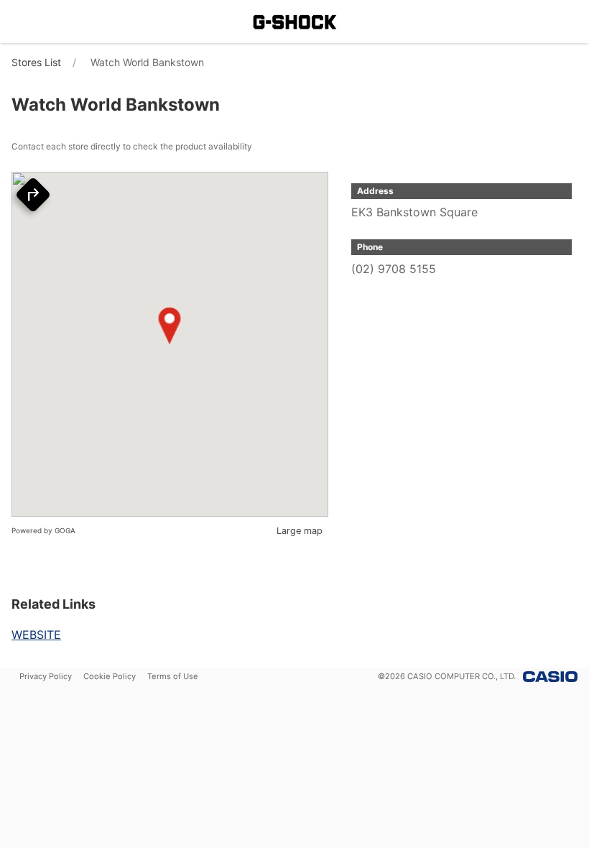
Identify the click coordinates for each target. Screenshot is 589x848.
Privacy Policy (45, 676)
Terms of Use (172, 676)
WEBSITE (36, 634)
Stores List (36, 62)
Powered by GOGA (43, 530)
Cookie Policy (109, 676)
